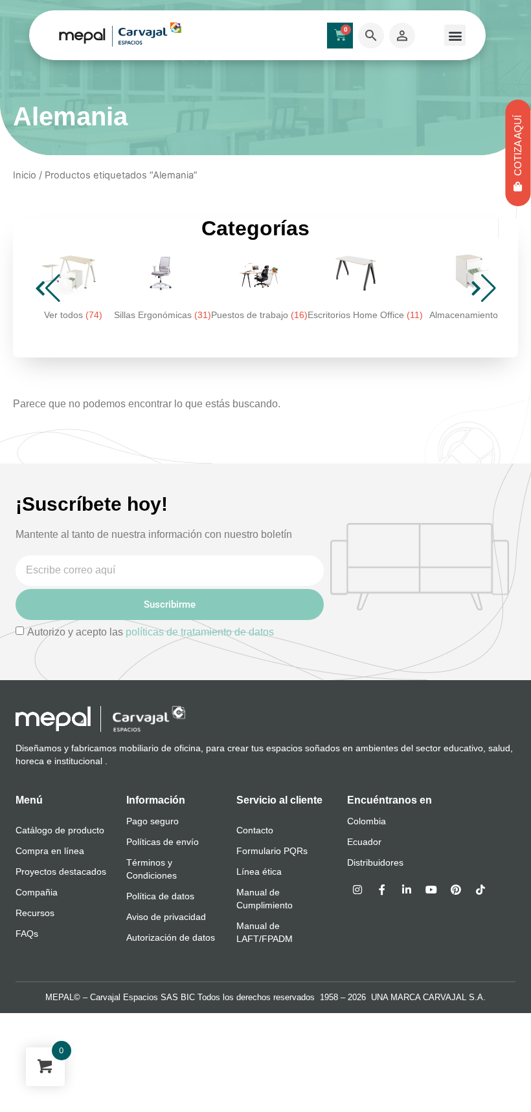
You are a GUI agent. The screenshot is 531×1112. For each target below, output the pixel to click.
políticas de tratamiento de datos (200, 631)
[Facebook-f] (382, 889)
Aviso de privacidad (166, 917)
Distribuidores (375, 862)
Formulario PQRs (272, 851)
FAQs (27, 933)
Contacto (254, 830)
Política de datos (160, 896)
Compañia (37, 892)
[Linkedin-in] (406, 889)
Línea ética (259, 871)
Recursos (35, 913)
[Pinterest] (456, 889)
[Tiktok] (480, 889)
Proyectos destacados (61, 871)
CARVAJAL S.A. (454, 997)
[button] (455, 35)
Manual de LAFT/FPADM (264, 932)
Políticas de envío (162, 842)
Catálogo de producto (60, 830)
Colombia (366, 821)
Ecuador (364, 842)
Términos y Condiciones (151, 869)
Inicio (24, 175)
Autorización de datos (170, 937)
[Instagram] (357, 889)
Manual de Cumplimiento (264, 898)
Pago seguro (152, 821)
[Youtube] (431, 889)
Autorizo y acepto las (150, 631)
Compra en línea (50, 851)
